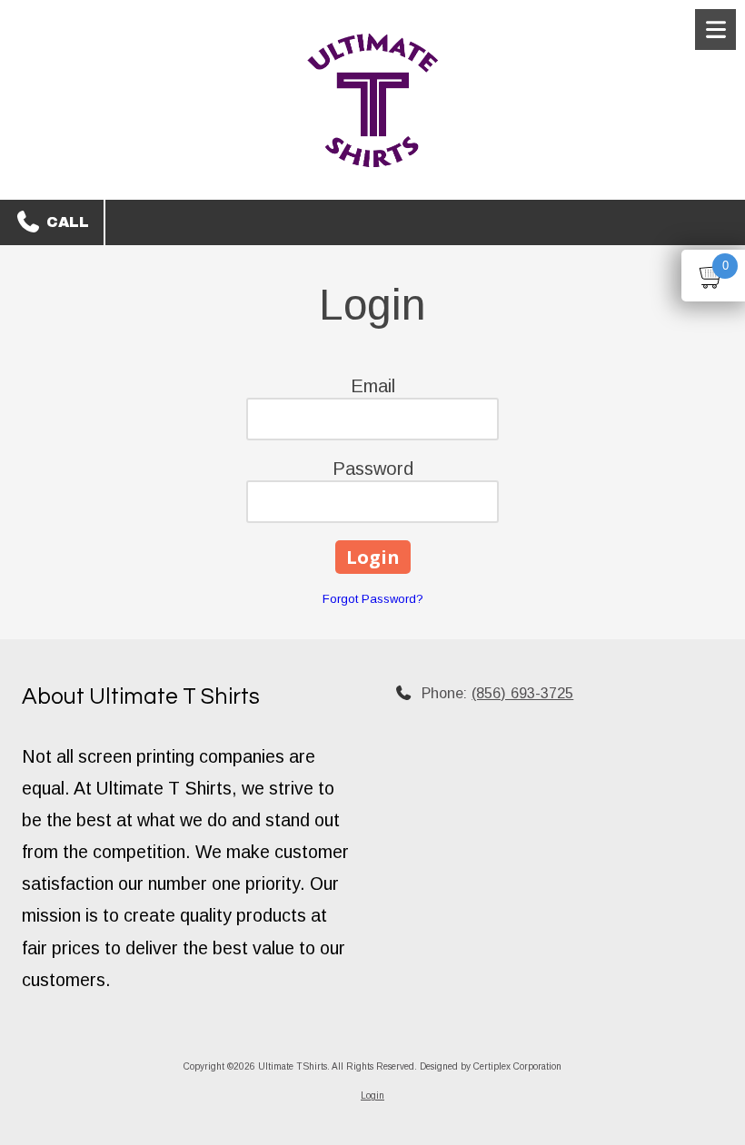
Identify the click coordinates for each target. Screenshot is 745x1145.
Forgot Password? (373, 599)
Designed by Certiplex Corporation (490, 1066)
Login (372, 1096)
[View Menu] (715, 29)
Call (65, 222)
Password (373, 469)
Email (373, 386)
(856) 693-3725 (522, 693)
